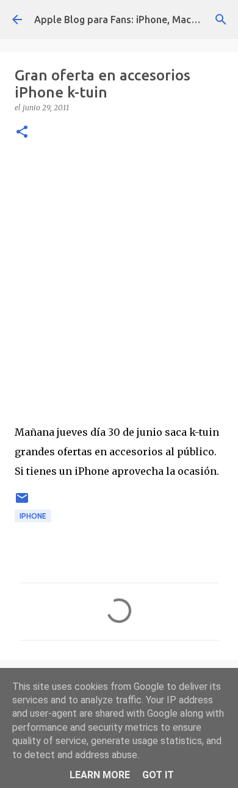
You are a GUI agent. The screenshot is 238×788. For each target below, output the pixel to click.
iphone (33, 516)
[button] (22, 132)
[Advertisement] (119, 279)
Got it (158, 775)
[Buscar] (221, 19)
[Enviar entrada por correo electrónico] (22, 502)
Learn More (100, 775)
